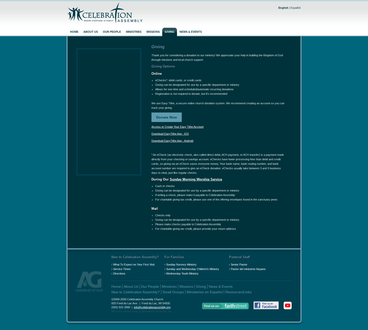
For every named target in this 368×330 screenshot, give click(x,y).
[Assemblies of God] (89, 290)
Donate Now (166, 117)
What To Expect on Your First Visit (133, 264)
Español (295, 7)
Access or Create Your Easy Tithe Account (177, 126)
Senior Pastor (239, 264)
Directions (119, 273)
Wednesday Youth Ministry (182, 273)
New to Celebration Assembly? (135, 257)
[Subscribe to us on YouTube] (288, 306)
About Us (90, 31)
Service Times (122, 269)
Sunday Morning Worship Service (196, 179)
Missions (153, 31)
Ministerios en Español (205, 292)
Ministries (133, 31)
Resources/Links (238, 292)
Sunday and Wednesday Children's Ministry (192, 269)
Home (74, 31)
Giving (169, 31)
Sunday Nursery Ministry (181, 264)
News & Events (190, 31)
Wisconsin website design (124, 311)
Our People (112, 31)
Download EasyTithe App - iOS (170, 133)
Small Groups (173, 292)
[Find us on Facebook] (266, 306)
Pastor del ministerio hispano (248, 269)
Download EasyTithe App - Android (172, 140)
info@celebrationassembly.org (152, 307)
